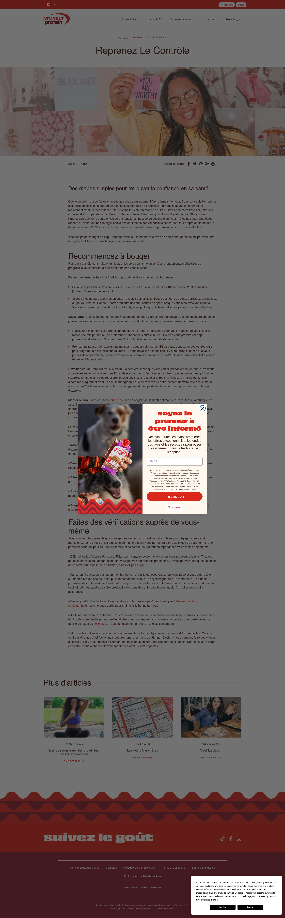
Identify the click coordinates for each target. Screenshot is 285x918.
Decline (222, 907)
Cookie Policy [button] (230, 896)
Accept (250, 907)
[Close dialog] (203, 408)
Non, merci (174, 507)
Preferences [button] (216, 900)
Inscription (175, 496)
